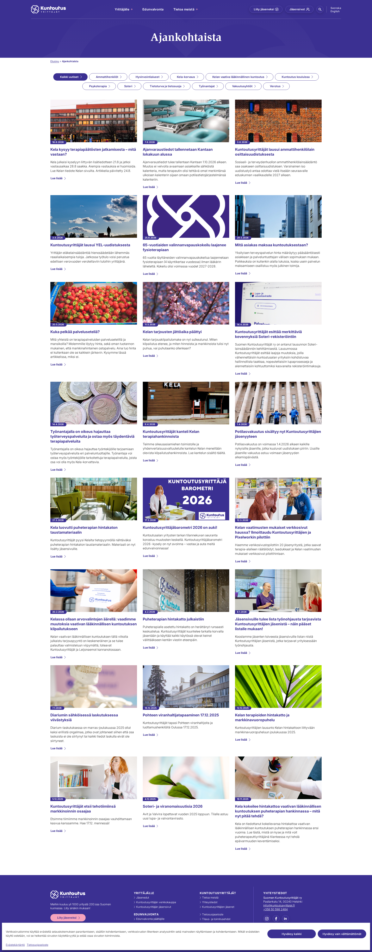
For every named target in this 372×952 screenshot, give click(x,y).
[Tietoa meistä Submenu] (197, 9)
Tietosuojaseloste (37, 944)
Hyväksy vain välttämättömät (342, 934)
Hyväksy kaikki (292, 934)
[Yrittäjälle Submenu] (132, 9)
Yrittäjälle (122, 9)
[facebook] (276, 918)
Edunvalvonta (153, 9)
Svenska (336, 7)
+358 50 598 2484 (275, 909)
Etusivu (54, 61)
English (335, 11)
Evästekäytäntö (15, 944)
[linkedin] (285, 918)
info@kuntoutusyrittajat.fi (279, 905)
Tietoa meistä (183, 9)
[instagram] (266, 918)
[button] (320, 9)
